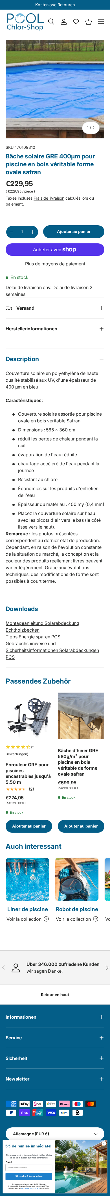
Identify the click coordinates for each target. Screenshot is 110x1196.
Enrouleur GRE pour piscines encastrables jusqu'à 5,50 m (28, 773)
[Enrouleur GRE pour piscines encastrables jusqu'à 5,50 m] (29, 716)
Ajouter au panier (74, 231)
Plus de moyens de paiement (55, 264)
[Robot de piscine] (76, 879)
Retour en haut (55, 994)
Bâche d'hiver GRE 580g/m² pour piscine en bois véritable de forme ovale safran (78, 762)
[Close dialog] (104, 1143)
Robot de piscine (77, 909)
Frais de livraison (49, 198)
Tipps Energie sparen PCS (33, 637)
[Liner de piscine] (27, 879)
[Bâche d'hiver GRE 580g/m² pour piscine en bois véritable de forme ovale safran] (81, 716)
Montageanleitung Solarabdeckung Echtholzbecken (42, 626)
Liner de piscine (27, 909)
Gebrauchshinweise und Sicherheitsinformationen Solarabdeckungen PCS (52, 650)
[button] (88, 22)
